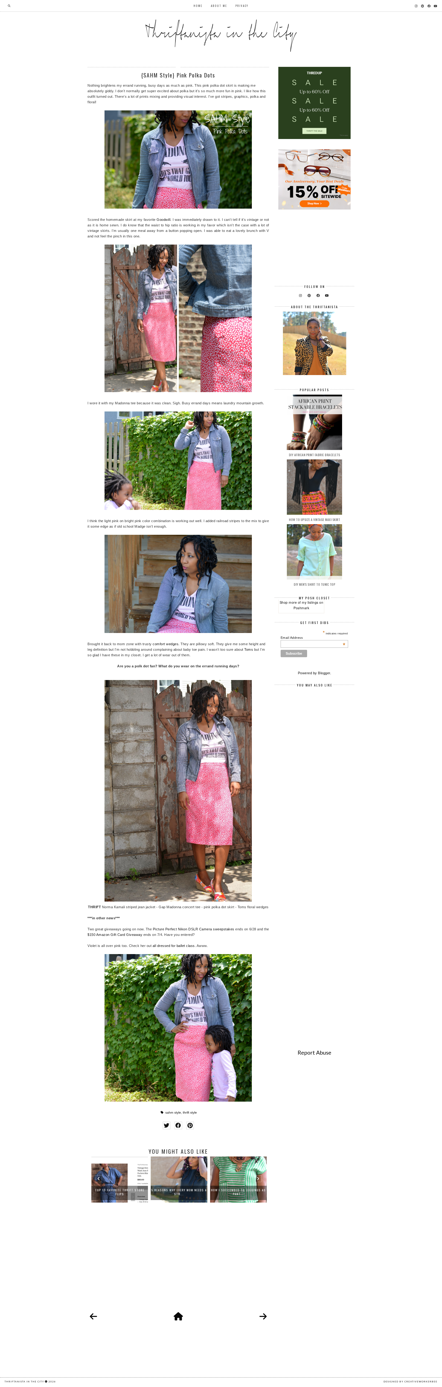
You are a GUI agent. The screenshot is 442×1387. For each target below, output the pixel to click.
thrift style (190, 1112)
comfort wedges (165, 644)
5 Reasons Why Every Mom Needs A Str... (178, 1192)
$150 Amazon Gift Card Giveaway (114, 935)
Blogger (324, 673)
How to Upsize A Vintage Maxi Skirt (314, 519)
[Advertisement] (178, 1262)
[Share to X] (166, 1125)
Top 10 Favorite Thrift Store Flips (119, 1192)
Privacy (242, 6)
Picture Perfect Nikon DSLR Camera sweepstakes (193, 929)
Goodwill (163, 220)
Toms (248, 649)
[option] (119, 1179)
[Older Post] (263, 1316)
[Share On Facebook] (178, 1125)
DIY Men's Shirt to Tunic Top (314, 584)
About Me (219, 6)
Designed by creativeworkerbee (410, 1381)
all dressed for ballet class (174, 946)
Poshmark (301, 608)
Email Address (313, 637)
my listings (310, 602)
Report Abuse (314, 1052)
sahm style (173, 1112)
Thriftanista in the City (24, 1381)
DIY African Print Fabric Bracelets (314, 454)
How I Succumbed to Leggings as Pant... (237, 1192)
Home (198, 6)
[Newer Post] (93, 1316)
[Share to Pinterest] (190, 1125)
